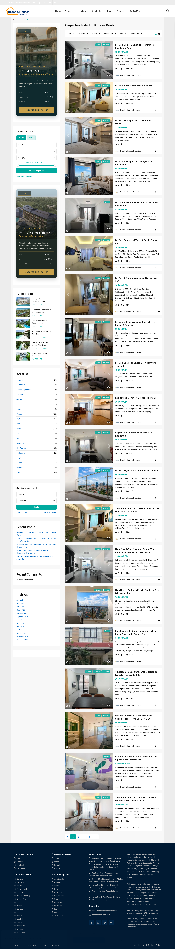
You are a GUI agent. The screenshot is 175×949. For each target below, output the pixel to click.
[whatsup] (44, 2)
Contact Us (135, 11)
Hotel (18, 424)
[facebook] (39, 2)
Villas (18, 472)
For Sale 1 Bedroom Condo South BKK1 (134, 85)
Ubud (19, 912)
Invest (56, 862)
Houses (19, 429)
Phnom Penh (108, 34)
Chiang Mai (21, 899)
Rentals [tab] (21, 138)
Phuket (19, 886)
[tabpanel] (36, 160)
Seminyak (21, 926)
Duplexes (19, 419)
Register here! (21, 512)
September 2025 (22, 617)
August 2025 (21, 620)
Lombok (20, 919)
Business (19, 380)
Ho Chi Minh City (23, 896)
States (94, 34)
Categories (82, 34)
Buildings (19, 395)
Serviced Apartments (24, 390)
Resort (18, 409)
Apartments (20, 385)
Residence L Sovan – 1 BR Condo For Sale (135, 398)
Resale (57, 868)
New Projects (21, 448)
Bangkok (20, 882)
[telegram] (50, 2)
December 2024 (22, 637)
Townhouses (21, 443)
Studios (19, 463)
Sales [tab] (31, 138)
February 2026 (21, 613)
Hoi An (19, 902)
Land (18, 433)
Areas (122, 34)
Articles (120, 11)
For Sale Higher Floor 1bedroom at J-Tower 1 (137, 470)
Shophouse (20, 458)
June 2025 (20, 627)
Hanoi (19, 906)
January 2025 (21, 633)
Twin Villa (19, 468)
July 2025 (20, 623)
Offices (19, 399)
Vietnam (68, 11)
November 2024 (22, 640)
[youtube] (55, 2)
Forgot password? (50, 512)
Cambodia (96, 11)
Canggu (20, 909)
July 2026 (20, 600)
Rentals (57, 865)
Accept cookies (88, 940)
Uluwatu (20, 929)
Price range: (20, 163)
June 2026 (20, 603)
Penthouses (20, 453)
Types (69, 34)
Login (36, 507)
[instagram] (60, 2)
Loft (17, 438)
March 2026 (20, 610)
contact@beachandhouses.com (23, 3)
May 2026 (20, 607)
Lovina (19, 922)
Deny (122, 940)
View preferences (155, 940)
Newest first (134, 34)
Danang (20, 879)
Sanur (19, 916)
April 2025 (20, 630)
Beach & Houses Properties (130, 75)
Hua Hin (20, 892)
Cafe (18, 404)
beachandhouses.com (101, 915)
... (154, 181)
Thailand (82, 11)
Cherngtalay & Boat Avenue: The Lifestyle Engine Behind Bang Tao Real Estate (104, 867)
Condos (19, 414)
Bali (109, 11)
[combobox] (36, 144)
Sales (56, 858)
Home (58, 11)
